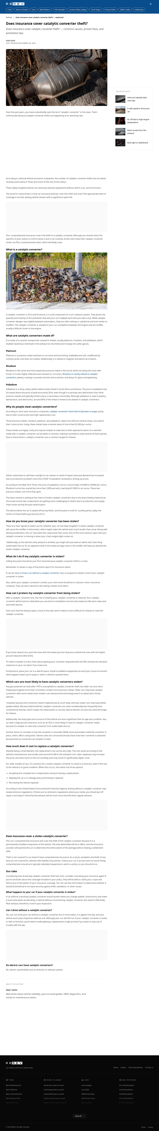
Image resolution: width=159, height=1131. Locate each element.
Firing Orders (110, 9)
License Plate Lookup (78, 9)
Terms (143, 1127)
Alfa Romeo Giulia (87, 1094)
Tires (10, 9)
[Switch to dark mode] (150, 3)
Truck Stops (95, 9)
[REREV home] (15, 3)
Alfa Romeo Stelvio (88, 1098)
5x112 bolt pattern (126, 1098)
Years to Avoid (22, 9)
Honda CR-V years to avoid (53, 1085)
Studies (123, 1067)
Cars (34, 9)
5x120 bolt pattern (126, 1090)
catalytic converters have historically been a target (73, 411)
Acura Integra (86, 1085)
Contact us (149, 1067)
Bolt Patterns (45, 9)
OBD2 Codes (125, 9)
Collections (139, 9)
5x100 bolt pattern (126, 1094)
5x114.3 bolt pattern (126, 1085)
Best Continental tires (14, 1094)
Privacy (150, 1127)
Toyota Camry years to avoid (54, 1098)
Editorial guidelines (136, 1067)
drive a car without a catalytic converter (40, 573)
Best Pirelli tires (11, 1090)
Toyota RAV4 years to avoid (54, 1094)
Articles (9, 17)
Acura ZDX (85, 1090)
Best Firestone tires (13, 1098)
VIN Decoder (60, 9)
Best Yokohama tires (13, 1085)
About (116, 1067)
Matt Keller (10, 40)
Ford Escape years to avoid (53, 1090)
